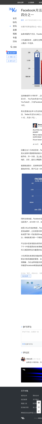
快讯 (15, 22)
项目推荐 (25, 276)
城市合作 (24, 395)
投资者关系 (25, 407)
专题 (15, 37)
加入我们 (36, 407)
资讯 (15, 25)
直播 (15, 29)
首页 (15, 18)
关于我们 (36, 399)
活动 (15, 41)
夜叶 (22, 20)
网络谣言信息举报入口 (28, 413)
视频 (15, 33)
